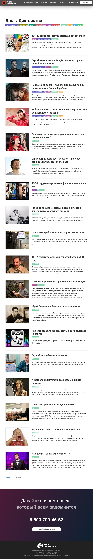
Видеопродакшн (72, 2)
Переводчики (54, 2)
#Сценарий (32, 25)
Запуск (85, 2)
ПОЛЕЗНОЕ (74, 8)
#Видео (49, 25)
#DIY (75, 25)
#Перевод (38, 25)
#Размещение (56, 25)
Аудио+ (37, 2)
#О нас (71, 25)
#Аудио (44, 25)
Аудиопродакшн (28, 2)
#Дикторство (64, 25)
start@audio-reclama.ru (47, 529)
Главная (7, 477)
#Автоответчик (24, 25)
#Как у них (80, 25)
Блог (12, 477)
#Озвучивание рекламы (12, 25)
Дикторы (62, 2)
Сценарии (44, 2)
